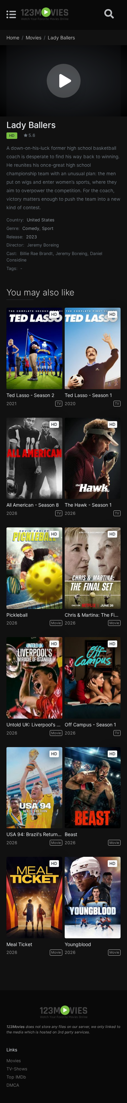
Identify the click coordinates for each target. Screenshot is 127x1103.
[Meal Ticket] (34, 897)
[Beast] (93, 788)
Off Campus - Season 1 (90, 724)
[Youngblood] (93, 897)
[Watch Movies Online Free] (44, 14)
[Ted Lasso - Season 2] (34, 348)
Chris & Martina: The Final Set (93, 615)
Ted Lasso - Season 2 (30, 395)
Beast (71, 834)
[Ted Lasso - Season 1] (93, 348)
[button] (64, 81)
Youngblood (78, 944)
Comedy (30, 228)
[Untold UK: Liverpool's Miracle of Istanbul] (34, 678)
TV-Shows (16, 1068)
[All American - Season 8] (34, 458)
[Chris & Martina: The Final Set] (93, 568)
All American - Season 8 (32, 505)
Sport (48, 228)
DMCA (12, 1085)
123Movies (15, 1027)
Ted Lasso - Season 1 (88, 395)
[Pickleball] (34, 568)
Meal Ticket (19, 944)
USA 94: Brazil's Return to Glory (34, 834)
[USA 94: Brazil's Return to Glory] (34, 788)
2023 (31, 236)
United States (41, 219)
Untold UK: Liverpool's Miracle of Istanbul (34, 724)
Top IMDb (16, 1077)
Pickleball (16, 615)
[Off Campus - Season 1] (93, 678)
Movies (13, 1060)
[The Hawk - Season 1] (93, 458)
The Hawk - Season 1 (88, 505)
